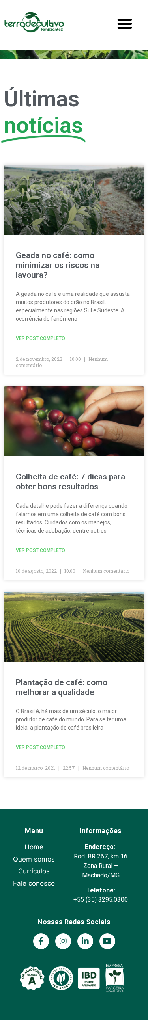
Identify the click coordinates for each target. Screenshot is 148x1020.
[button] (125, 23)
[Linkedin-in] (85, 941)
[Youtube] (107, 941)
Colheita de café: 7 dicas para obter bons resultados (70, 481)
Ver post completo (40, 338)
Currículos (34, 871)
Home (33, 847)
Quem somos (34, 859)
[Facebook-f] (41, 941)
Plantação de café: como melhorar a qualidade (61, 687)
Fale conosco (34, 883)
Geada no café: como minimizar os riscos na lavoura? (57, 265)
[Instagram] (63, 941)
